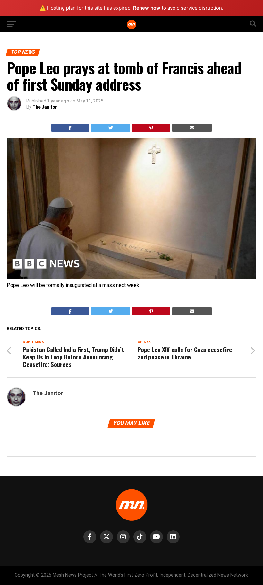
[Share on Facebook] (70, 128)
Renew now (146, 8)
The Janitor (44, 107)
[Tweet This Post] (110, 128)
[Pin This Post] (151, 128)
